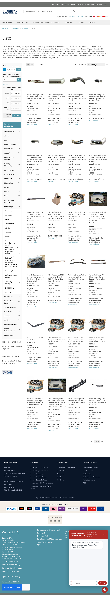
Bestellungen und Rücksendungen (49, 539)
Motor (6, 140)
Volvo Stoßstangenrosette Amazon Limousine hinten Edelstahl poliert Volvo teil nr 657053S (56, 158)
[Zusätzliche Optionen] (7, 372)
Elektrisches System (8, 302)
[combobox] (48, 11)
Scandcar (68, 538)
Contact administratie (10, 562)
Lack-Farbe (8, 312)
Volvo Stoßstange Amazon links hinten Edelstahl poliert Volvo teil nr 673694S (77, 158)
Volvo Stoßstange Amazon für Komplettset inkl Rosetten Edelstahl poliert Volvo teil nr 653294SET (35, 279)
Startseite (5, 28)
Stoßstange (15, 28)
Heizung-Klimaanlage (8, 165)
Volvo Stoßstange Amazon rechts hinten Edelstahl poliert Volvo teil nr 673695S (98, 158)
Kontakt (59, 477)
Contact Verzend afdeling (11, 565)
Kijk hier (5, 573)
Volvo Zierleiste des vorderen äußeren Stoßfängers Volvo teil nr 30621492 (77, 215)
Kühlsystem (8, 149)
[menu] (55, 22)
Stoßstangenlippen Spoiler (11, 276)
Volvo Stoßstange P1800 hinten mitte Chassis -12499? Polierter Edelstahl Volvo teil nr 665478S (56, 279)
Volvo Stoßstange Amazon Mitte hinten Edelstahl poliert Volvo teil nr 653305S (35, 215)
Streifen (8, 228)
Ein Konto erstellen (91, 4)
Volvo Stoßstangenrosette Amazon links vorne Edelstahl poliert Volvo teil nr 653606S (98, 98)
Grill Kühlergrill (10, 288)
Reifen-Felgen (9, 170)
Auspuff (7, 153)
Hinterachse (8, 183)
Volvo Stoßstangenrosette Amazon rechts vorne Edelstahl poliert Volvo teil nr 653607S (35, 158)
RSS (84, 483)
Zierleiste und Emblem (9, 201)
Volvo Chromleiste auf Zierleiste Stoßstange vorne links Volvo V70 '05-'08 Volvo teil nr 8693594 (36, 402)
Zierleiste (25, 28)
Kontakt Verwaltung (37, 474)
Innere (6, 192)
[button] (103, 4)
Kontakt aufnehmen (89, 480)
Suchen (17, 115)
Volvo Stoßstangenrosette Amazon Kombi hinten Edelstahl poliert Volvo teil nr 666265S (56, 215)
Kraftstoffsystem (10, 144)
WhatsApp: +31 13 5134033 (39, 468)
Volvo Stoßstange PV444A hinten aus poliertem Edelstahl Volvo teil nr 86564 (98, 278)
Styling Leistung (10, 307)
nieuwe (7, 136)
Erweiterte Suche (88, 471)
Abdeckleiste (10, 224)
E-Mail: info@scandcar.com (39, 471)
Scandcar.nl (60, 480)
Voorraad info (32, 124)
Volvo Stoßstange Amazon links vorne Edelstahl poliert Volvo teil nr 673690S (57, 98)
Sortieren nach (80, 65)
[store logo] (10, 11)
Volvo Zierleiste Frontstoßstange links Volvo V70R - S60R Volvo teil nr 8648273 (98, 341)
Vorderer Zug (9, 174)
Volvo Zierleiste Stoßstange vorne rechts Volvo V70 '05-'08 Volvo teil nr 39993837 (76, 341)
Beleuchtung (8, 297)
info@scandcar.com (14, 558)
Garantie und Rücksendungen (66, 468)
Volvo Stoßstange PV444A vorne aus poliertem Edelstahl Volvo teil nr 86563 (77, 278)
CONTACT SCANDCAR (76, 17)
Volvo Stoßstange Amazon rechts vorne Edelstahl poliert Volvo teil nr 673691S (77, 98)
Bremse (7, 187)
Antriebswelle (9, 132)
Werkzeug (7, 320)
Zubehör (7, 316)
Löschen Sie (8, 115)
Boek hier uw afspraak (10, 579)
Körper (6, 196)
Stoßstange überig (9, 283)
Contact (68, 536)
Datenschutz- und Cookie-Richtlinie (49, 530)
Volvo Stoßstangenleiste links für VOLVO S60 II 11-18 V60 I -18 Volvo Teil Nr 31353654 (98, 402)
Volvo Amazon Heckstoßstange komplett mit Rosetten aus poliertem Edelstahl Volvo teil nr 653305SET (98, 216)
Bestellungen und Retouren (91, 477)
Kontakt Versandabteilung (38, 477)
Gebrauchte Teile (10, 324)
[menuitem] (7, 22)
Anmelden (75, 4)
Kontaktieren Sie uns (44, 542)
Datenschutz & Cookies (90, 468)
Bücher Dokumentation (9, 330)
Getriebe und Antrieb (9, 158)
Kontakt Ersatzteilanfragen (39, 480)
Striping (8, 232)
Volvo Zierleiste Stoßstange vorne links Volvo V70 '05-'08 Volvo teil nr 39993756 (56, 341)
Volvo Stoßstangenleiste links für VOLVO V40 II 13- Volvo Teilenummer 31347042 (77, 402)
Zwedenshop (9, 335)
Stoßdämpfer (9, 271)
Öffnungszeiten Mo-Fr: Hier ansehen (42, 483)
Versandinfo (60, 474)
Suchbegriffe (87, 474)
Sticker (7, 237)
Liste (7, 219)
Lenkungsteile (9, 179)
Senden (102, 583)
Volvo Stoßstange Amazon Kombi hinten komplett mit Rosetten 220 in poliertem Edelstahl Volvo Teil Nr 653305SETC (57, 403)
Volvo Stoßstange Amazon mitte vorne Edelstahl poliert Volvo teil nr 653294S (35, 98)
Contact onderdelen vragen (12, 568)
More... (5, 84)
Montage (8, 292)
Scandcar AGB (61, 471)
